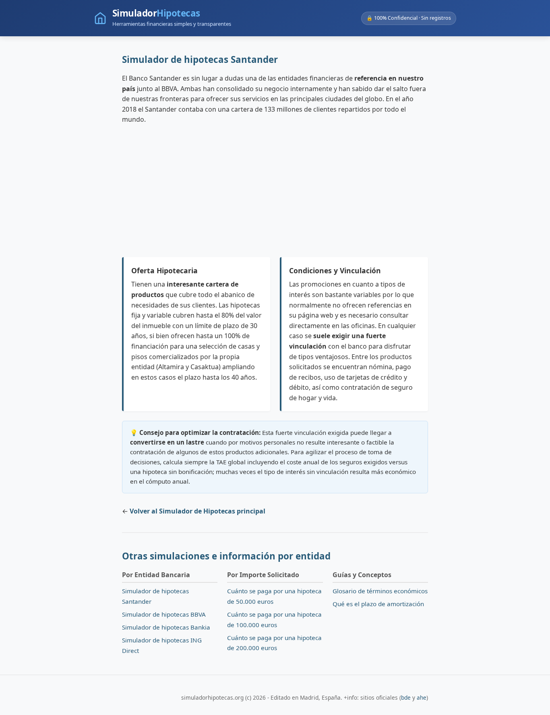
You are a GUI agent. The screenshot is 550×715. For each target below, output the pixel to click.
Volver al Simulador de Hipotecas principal (197, 511)
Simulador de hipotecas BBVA (164, 614)
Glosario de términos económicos (380, 591)
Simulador (156, 13)
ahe (421, 697)
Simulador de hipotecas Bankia (166, 627)
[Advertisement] (275, 191)
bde (406, 697)
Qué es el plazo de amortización (378, 604)
